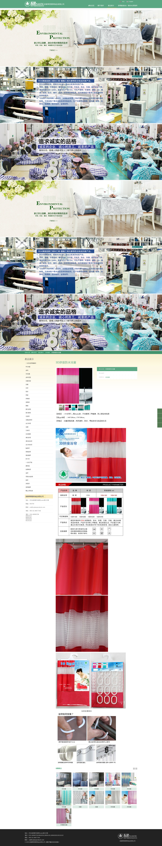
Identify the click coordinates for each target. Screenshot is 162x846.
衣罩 (27, 388)
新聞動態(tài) (122, 5)
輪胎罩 (28, 448)
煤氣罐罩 (28, 451)
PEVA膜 (28, 366)
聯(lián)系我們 (132, 5)
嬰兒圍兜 (28, 412)
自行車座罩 (29, 444)
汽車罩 (28, 430)
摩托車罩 (28, 437)
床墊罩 (28, 483)
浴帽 (27, 427)
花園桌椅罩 (29, 420)
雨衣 (27, 391)
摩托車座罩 (29, 441)
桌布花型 (28, 377)
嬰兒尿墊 (28, 409)
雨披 (27, 395)
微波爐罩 (28, 455)
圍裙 (27, 405)
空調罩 (28, 416)
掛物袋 (28, 398)
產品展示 (111, 5)
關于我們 (101, 5)
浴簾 (27, 384)
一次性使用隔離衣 (31, 363)
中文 (123, 1)
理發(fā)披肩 (29, 476)
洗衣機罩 (28, 434)
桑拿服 (28, 466)
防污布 (28, 459)
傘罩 (27, 473)
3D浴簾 (47, 352)
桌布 (27, 370)
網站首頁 (91, 5)
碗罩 (27, 480)
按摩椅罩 (28, 469)
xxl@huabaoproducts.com (36, 840)
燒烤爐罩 (28, 487)
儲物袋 (28, 402)
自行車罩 (28, 423)
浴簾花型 (28, 381)
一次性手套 (29, 462)
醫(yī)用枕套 (29, 490)
